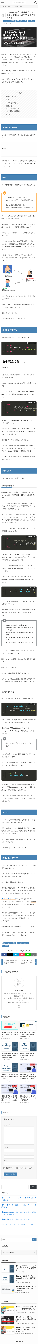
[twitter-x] (19, 1006)
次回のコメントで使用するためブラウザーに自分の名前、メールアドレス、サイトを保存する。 (20, 1168)
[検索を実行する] (34, 1239)
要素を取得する (14, 108)
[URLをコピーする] (34, 954)
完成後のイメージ (12, 96)
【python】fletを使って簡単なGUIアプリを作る (16, 1219)
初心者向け (31, 21)
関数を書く (10, 106)
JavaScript (23, 21)
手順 (7, 100)
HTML (17, 21)
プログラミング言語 (9, 21)
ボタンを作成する (12, 103)
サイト (5, 1160)
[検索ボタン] (35, 2)
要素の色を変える (15, 111)
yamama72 (19, 990)
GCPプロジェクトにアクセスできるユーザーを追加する (18, 1224)
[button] (4, 954)
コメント (7, 1125)
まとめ (8, 114)
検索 (33, 1187)
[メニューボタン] (2, 2)
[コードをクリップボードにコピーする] (34, 346)
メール (6, 1154)
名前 (6, 1147)
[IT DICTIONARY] (19, 2)
